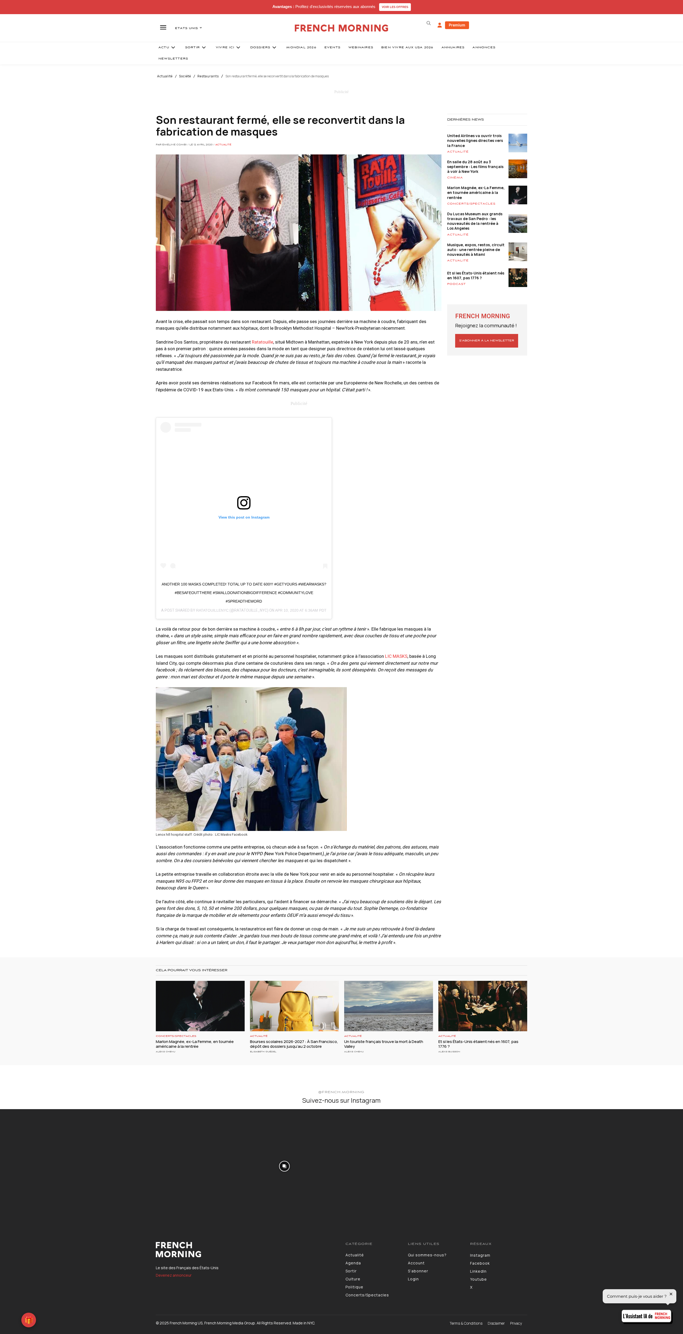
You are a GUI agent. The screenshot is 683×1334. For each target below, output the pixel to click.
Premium (457, 25)
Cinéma (455, 177)
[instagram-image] (56, 1165)
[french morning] (341, 28)
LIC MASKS (396, 656)
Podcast (456, 284)
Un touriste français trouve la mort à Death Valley (383, 1044)
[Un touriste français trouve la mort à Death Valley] (388, 1006)
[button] (428, 23)
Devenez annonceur (174, 1275)
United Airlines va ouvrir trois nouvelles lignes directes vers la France (475, 140)
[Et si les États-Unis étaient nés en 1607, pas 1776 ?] (482, 1006)
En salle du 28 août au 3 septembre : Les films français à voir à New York (475, 166)
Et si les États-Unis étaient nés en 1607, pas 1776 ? (475, 275)
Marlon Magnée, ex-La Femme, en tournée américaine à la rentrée (476, 192)
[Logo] (246, 1249)
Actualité (165, 76)
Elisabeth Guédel (263, 1051)
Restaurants (208, 76)
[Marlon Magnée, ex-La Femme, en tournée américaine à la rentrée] (200, 1006)
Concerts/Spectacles (471, 203)
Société (185, 76)
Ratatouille (262, 342)
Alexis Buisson (449, 1051)
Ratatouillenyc (212, 610)
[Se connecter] (440, 25)
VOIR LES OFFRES (395, 7)
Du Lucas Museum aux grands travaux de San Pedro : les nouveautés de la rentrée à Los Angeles (474, 221)
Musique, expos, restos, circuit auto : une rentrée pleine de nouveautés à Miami (476, 249)
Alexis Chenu (165, 1051)
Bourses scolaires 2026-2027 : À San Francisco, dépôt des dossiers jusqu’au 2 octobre (294, 1044)
